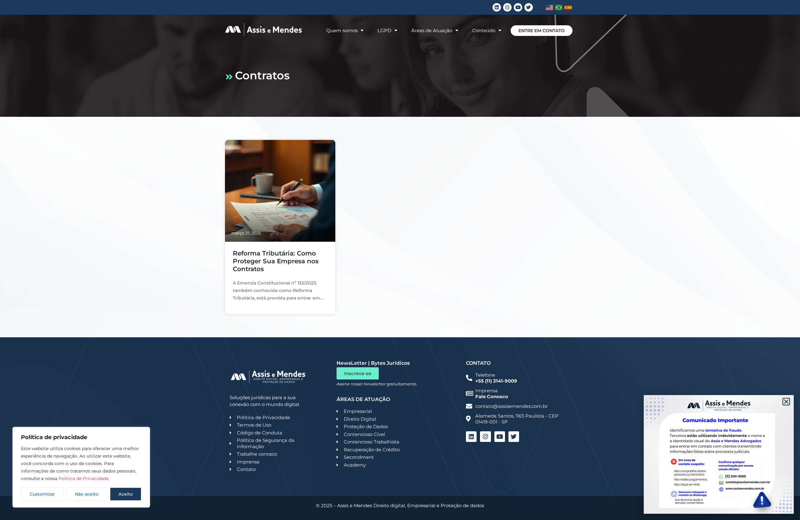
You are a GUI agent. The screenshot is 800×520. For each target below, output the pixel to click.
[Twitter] (528, 7)
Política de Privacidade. (83, 478)
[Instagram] (507, 7)
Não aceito (86, 494)
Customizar (42, 494)
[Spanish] (568, 7)
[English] (549, 7)
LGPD (384, 30)
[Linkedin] (496, 7)
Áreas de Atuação (431, 30)
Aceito (125, 494)
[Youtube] (518, 7)
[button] (786, 402)
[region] (81, 467)
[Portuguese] (559, 7)
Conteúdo (483, 30)
